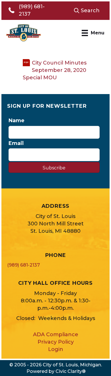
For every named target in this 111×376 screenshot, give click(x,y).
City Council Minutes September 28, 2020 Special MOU (55, 70)
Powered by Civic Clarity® (56, 371)
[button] (86, 10)
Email (16, 143)
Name (16, 120)
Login (55, 349)
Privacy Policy (56, 342)
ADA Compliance (55, 334)
